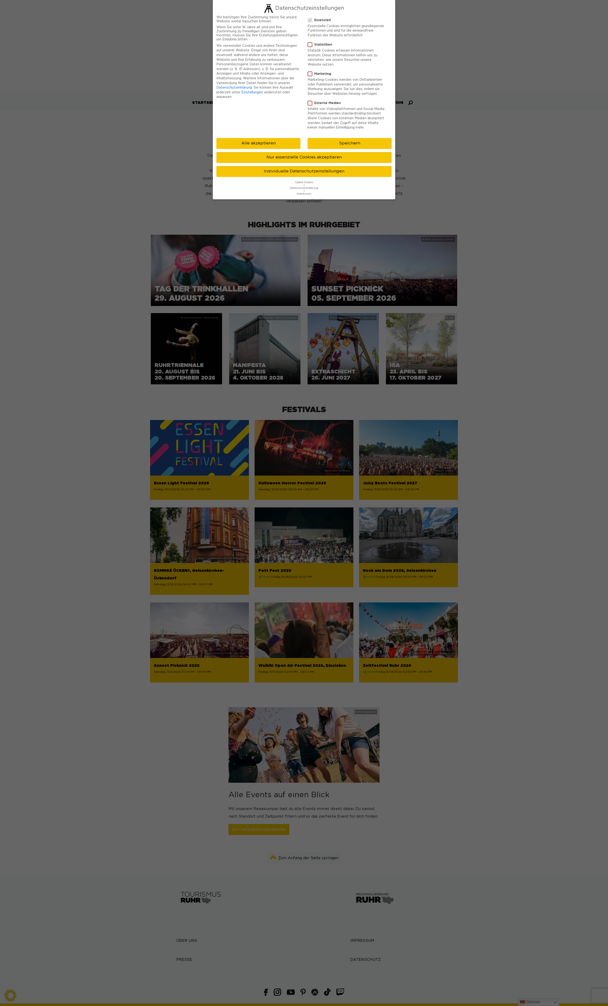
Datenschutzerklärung (234, 87)
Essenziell (322, 20)
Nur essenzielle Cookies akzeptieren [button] (304, 157)
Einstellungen (252, 92)
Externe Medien (327, 103)
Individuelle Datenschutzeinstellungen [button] (304, 171)
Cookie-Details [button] (304, 182)
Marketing (322, 74)
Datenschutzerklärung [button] (304, 188)
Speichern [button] (349, 143)
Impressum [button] (304, 194)
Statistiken (323, 44)
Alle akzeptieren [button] (258, 143)
